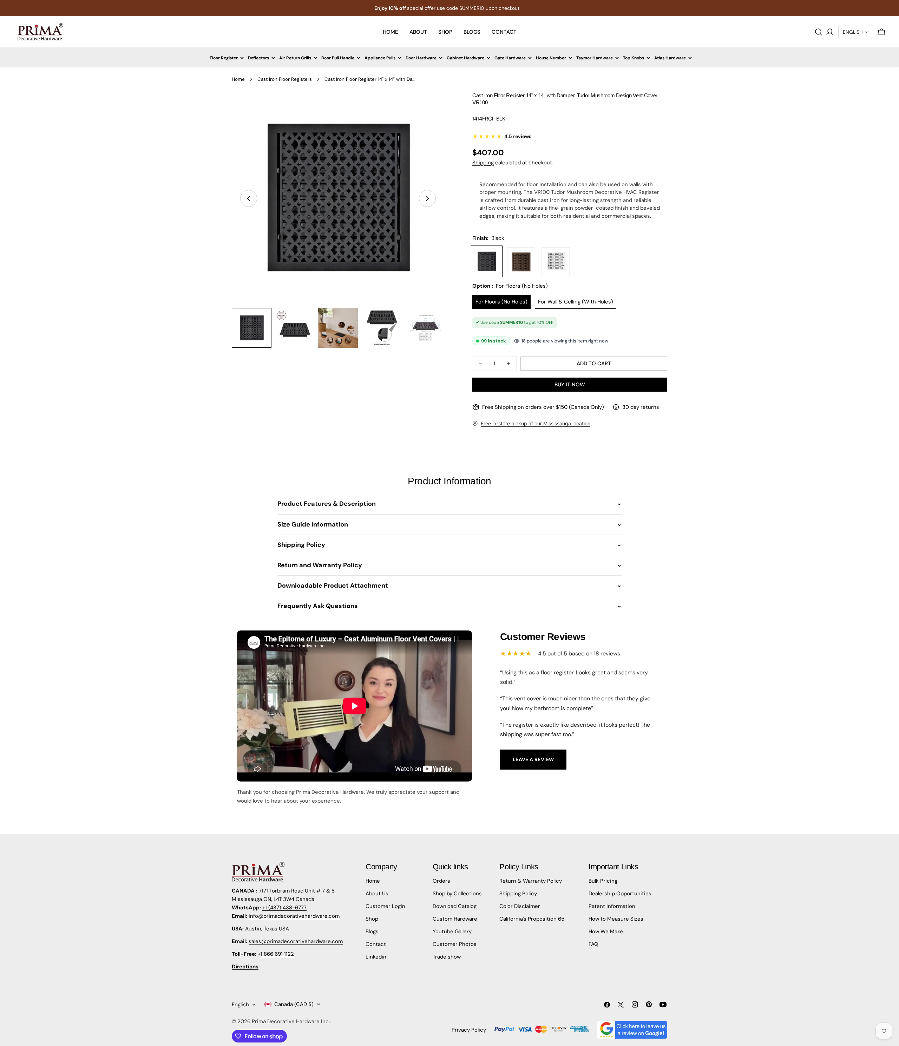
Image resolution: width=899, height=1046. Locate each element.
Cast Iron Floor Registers (284, 79)
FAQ (593, 944)
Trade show (447, 956)
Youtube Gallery (452, 931)
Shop (372, 918)
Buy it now (570, 384)
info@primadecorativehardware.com (294, 916)
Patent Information (612, 906)
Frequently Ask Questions (317, 606)
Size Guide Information (312, 524)
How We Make (606, 931)
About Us (377, 893)
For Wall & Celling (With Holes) (575, 301)
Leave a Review (533, 759)
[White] (555, 261)
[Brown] (521, 261)
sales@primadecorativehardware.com (296, 941)
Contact (376, 944)
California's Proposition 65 (531, 918)
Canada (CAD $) (294, 1004)
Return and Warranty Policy (319, 565)
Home (238, 79)
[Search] (818, 32)
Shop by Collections (457, 893)
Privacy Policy (469, 1029)
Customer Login (385, 906)
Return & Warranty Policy (530, 880)
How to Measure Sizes (616, 918)
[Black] (486, 261)
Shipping (483, 162)
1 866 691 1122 (277, 953)
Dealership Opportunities (620, 893)
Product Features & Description (326, 503)
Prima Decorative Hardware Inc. (291, 1021)
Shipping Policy (301, 545)
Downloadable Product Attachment (332, 585)
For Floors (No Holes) (501, 301)
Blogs (372, 931)
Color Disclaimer (519, 906)
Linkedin (376, 956)
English (240, 1004)
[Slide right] (427, 198)
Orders (441, 880)
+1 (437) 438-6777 (284, 907)
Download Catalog (455, 906)
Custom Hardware (455, 918)
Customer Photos (455, 944)
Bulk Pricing (603, 880)
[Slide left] (248, 198)
